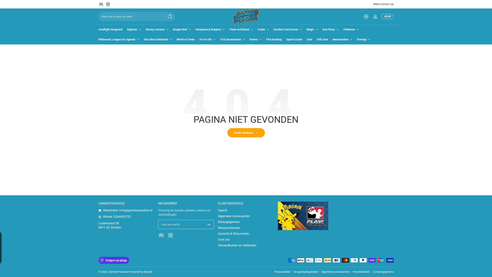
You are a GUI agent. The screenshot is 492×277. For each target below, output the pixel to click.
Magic (310, 29)
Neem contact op (383, 4)
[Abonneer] (208, 224)
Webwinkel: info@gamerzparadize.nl (127, 210)
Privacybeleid (282, 271)
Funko (261, 29)
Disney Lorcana (155, 29)
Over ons (224, 239)
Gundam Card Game (285, 29)
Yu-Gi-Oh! (205, 39)
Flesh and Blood (239, 29)
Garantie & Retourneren (233, 233)
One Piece (328, 29)
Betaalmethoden (229, 228)
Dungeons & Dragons (208, 29)
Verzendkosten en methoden (237, 245)
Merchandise (340, 39)
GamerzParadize (118, 271)
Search (222, 210)
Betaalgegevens (228, 222)
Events (253, 39)
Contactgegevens (383, 271)
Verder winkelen (243, 132)
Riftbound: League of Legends (116, 39)
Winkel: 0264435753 (117, 217)
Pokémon (349, 29)
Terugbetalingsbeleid (305, 271)
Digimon (132, 29)
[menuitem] (246, 210)
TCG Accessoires (230, 39)
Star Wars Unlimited (156, 39)
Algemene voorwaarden (234, 216)
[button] (366, 16)
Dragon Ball (180, 29)
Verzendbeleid (361, 271)
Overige (362, 39)
